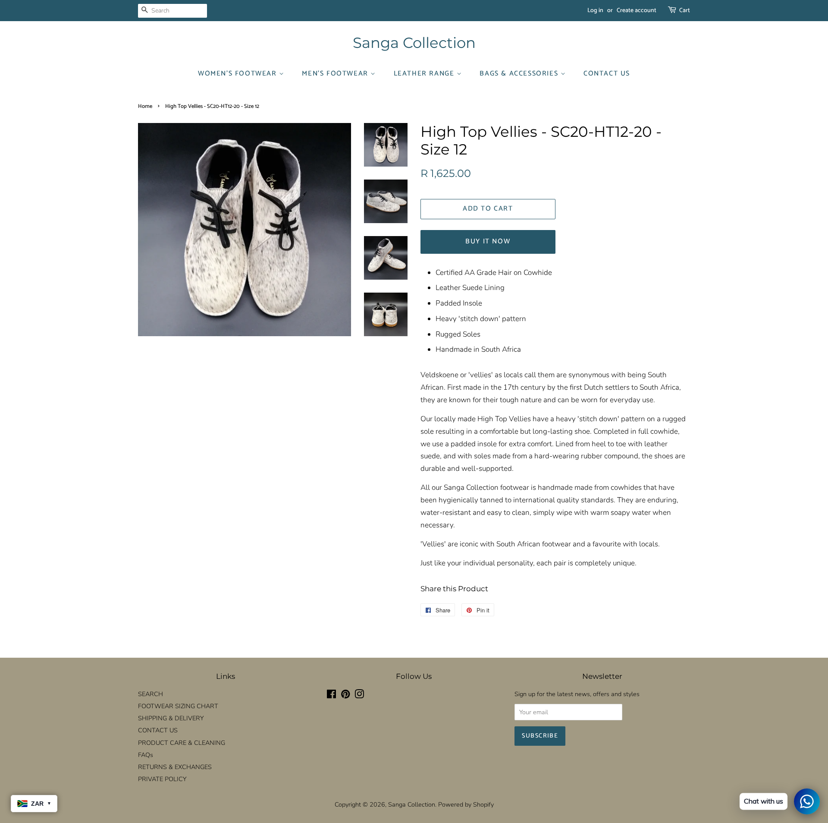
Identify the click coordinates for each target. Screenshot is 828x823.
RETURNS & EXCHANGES (175, 767)
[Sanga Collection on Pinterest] (345, 695)
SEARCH (150, 694)
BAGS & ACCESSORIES (520, 73)
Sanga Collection (414, 43)
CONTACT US (606, 73)
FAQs (145, 754)
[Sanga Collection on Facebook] (331, 695)
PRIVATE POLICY (162, 779)
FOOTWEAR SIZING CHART (178, 706)
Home (145, 106)
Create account (636, 11)
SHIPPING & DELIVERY (171, 718)
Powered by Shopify (466, 804)
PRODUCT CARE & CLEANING (181, 742)
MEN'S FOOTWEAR (336, 73)
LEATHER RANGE (425, 73)
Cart (684, 11)
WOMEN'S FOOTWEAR (238, 73)
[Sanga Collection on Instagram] (359, 695)
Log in (595, 11)
